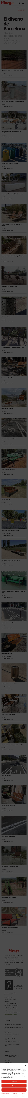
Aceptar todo (14, 1081)
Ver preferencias (14, 1090)
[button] (26, 1065)
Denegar (14, 1085)
